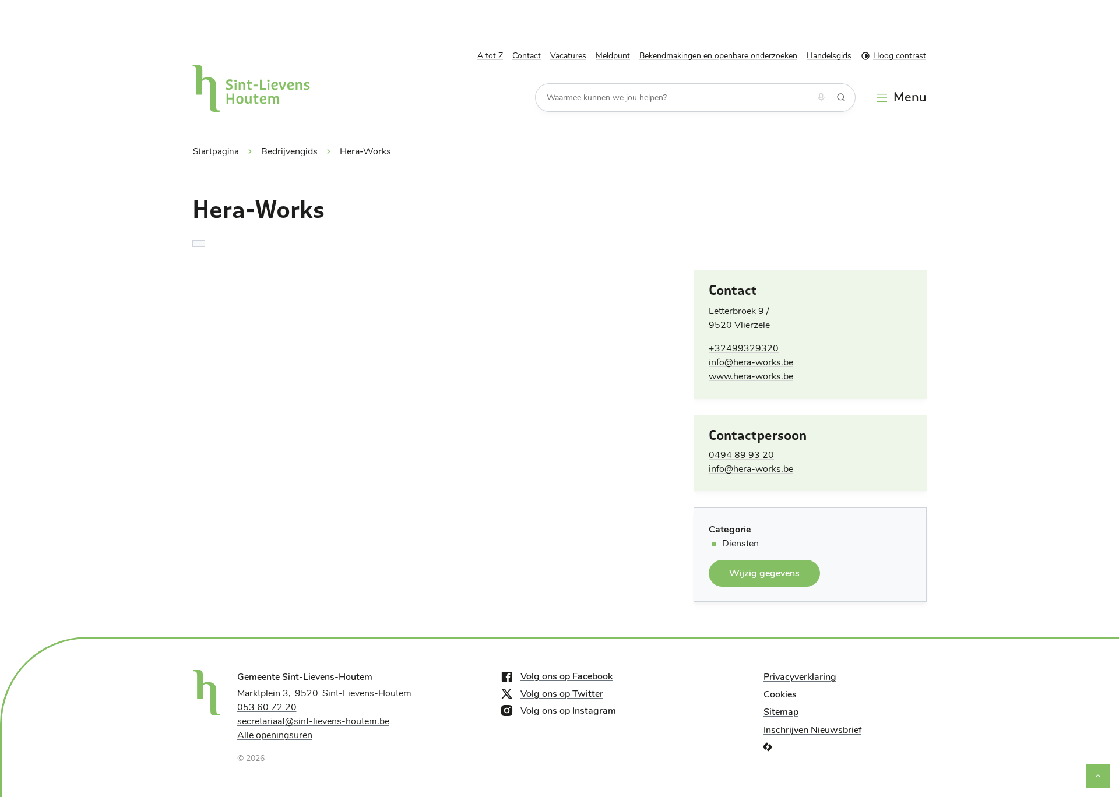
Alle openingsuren (274, 735)
